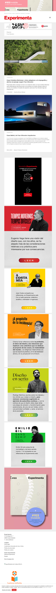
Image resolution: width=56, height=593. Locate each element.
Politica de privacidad (9, 548)
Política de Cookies (47, 587)
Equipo (6, 556)
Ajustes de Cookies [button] (6, 589)
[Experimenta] (18, 18)
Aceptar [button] (14, 589)
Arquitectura (10, 77)
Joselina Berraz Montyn (19, 92)
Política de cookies (8, 550)
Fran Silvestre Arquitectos (13, 138)
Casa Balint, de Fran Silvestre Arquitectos (21, 135)
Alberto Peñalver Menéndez (20, 150)
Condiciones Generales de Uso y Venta (13, 546)
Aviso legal (7, 544)
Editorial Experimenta (9, 554)
